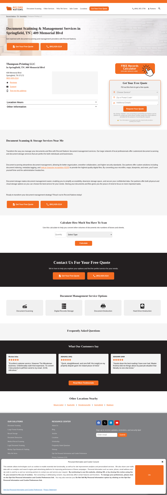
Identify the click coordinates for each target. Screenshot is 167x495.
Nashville (71, 405)
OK (149, 475)
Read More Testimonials (83, 383)
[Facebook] (98, 422)
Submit (122, 435)
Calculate (84, 243)
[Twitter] (104, 422)
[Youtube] (117, 422)
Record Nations (11, 16)
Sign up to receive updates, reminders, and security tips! (118, 430)
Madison (110, 405)
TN (18, 16)
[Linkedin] (110, 422)
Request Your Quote (135, 109)
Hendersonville (84, 405)
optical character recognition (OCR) (55, 167)
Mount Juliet (58, 405)
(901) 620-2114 (12, 78)
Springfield (23, 16)
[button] (162, 462)
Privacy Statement (50, 490)
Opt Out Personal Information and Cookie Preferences (22, 490)
